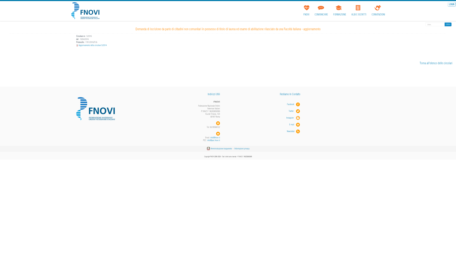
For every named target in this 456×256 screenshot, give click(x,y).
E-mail (291, 124)
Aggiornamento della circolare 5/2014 (93, 45)
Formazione (339, 14)
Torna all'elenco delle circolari (436, 63)
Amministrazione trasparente (221, 148)
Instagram (291, 117)
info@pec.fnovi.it (213, 140)
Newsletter (291, 131)
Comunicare (321, 14)
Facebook (291, 104)
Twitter (292, 111)
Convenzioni (378, 14)
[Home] (86, 11)
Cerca (448, 24)
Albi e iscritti (358, 14)
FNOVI (306, 14)
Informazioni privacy (241, 148)
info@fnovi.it (215, 137)
